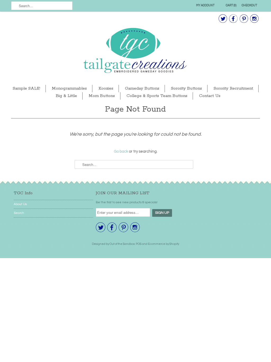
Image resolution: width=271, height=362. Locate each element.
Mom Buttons (102, 95)
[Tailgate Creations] (135, 51)
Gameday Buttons (142, 88)
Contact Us (209, 95)
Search (19, 213)
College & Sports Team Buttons (157, 95)
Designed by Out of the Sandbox (113, 243)
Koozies (105, 88)
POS (138, 243)
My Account (205, 5)
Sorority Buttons (186, 88)
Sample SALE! (26, 88)
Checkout (249, 5)
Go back (121, 151)
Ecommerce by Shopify (163, 243)
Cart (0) (231, 5)
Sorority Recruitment (233, 88)
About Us (20, 204)
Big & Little (66, 95)
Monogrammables (69, 88)
